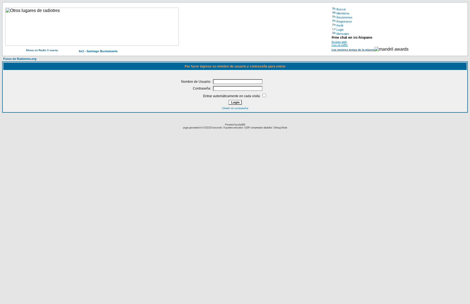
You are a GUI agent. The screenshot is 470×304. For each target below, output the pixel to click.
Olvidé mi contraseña (235, 108)
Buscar (341, 9)
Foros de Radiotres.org (19, 58)
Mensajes (342, 33)
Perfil (339, 25)
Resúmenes (344, 17)
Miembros (343, 13)
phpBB (241, 124)
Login (340, 29)
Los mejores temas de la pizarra (353, 49)
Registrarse (344, 21)
